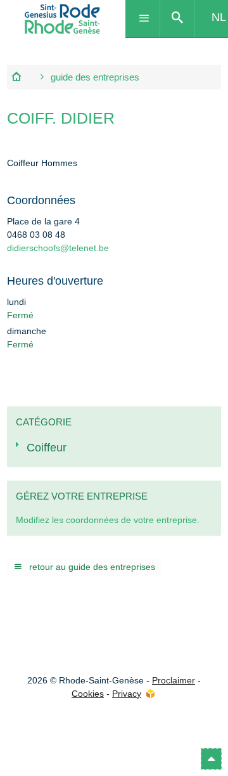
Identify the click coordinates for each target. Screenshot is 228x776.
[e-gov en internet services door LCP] (150, 694)
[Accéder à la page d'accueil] (62, 19)
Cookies (88, 694)
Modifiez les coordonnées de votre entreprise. (108, 520)
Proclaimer (173, 680)
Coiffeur (46, 447)
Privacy (126, 694)
